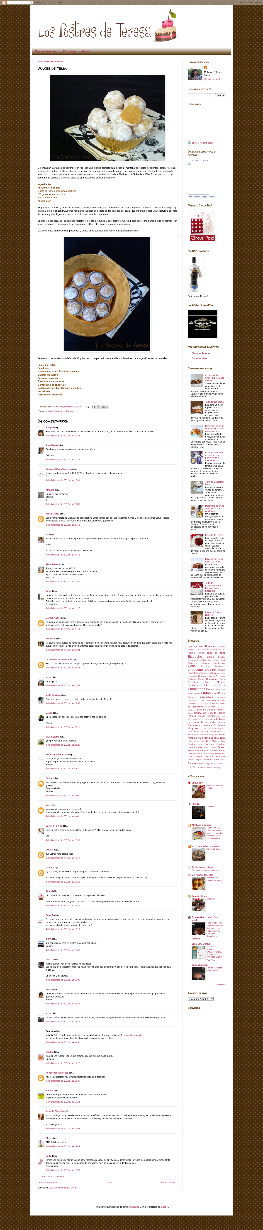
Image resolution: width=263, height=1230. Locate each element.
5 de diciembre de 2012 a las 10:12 (63, 1063)
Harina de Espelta (205, 712)
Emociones (196, 689)
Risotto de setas (213, 849)
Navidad (69, 411)
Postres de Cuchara (201, 744)
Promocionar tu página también (201, 197)
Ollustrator (134, 1207)
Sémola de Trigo (203, 764)
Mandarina (207, 729)
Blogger (164, 1207)
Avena (201, 653)
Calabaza (205, 663)
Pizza (223, 741)
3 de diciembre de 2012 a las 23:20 (63, 745)
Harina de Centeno (205, 710)
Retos (223, 760)
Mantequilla (218, 728)
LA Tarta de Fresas (214, 535)
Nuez (222, 738)
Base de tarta (216, 652)
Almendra (210, 646)
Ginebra (191, 704)
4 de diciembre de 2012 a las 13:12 (63, 858)
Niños (216, 738)
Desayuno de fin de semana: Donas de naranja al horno (214, 428)
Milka (216, 735)
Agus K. (50, 915)
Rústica (195, 804)
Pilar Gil (49, 959)
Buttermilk (212, 660)
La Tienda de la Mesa (212, 719)
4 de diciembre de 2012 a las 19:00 (63, 980)
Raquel (49, 891)
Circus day (197, 783)
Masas (204, 731)
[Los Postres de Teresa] (198, 194)
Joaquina (50, 427)
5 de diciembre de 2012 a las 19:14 (63, 1102)
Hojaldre (210, 716)
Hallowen (214, 703)
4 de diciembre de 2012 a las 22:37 (63, 1003)
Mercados (221, 732)
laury (48, 939)
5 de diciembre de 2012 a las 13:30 (63, 1081)
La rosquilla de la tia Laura (59, 659)
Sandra (49, 1052)
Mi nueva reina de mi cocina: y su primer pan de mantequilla (214, 456)
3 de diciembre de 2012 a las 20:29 (63, 459)
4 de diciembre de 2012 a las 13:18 (63, 882)
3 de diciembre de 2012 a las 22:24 (63, 650)
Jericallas (210, 807)
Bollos (210, 656)
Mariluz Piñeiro (53, 618)
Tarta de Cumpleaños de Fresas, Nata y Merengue (213, 587)
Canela (191, 666)
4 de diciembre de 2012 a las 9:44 (62, 816)
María (49, 677)
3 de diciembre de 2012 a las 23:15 (63, 727)
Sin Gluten (215, 764)
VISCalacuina (52, 737)
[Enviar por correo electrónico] (93, 407)
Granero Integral (202, 704)
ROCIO (49, 989)
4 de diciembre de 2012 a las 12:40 (63, 840)
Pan (190, 741)
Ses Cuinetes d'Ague (202, 867)
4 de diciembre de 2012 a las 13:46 (63, 905)
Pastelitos (205, 741)
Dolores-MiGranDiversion (59, 469)
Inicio (110, 1182)
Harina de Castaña (206, 707)
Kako (48, 591)
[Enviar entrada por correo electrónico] (87, 407)
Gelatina (221, 701)
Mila (48, 534)
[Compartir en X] (100, 407)
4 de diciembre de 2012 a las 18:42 (63, 950)
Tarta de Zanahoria (214, 402)
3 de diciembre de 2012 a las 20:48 (63, 525)
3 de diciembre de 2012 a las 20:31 (63, 480)
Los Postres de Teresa (198, 161)
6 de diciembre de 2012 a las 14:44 (63, 1146)
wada (48, 1156)
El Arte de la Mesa (201, 353)
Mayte (49, 713)
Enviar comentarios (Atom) (64, 1187)
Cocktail (207, 673)
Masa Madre (193, 732)
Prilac (206, 747)
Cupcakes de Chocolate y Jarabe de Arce (214, 378)
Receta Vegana (195, 759)
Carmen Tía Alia (54, 826)
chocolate (195, 669)
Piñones (215, 741)
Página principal (46, 51)
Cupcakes (203, 676)
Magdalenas (195, 728)
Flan (208, 689)
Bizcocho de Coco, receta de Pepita (214, 560)
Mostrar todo (220, 985)
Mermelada (204, 734)
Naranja (192, 737)
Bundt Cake (202, 660)
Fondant (214, 689)
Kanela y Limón (199, 896)
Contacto (69, 51)
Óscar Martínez (199, 358)
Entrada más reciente (48, 1182)
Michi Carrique (53, 695)
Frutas (206, 693)
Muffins (222, 735)
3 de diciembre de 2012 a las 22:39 (63, 685)
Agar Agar (193, 646)
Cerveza (205, 666)
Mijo (212, 735)
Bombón (221, 657)
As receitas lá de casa (57, 1073)
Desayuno (193, 685)
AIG (201, 646)
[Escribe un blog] (97, 407)
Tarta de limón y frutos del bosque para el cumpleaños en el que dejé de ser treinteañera (214, 833)
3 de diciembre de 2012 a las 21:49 (63, 629)
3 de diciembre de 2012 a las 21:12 (63, 608)
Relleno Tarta (211, 759)
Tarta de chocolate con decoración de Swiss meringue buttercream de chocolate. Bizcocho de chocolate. (207, 931)
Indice (86, 51)
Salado (192, 763)
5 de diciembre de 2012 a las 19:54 (63, 1128)
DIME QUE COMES (201, 944)
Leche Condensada (56, 411)
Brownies (192, 660)
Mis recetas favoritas (202, 875)
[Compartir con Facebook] (103, 407)
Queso (221, 747)
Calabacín (192, 663)
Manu (48, 805)
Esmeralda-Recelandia (57, 754)
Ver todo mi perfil (212, 79)
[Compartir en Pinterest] (107, 407)
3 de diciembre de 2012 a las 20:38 (63, 504)
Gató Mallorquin (208, 701)
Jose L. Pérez (52, 514)
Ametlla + (192, 650)
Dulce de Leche (214, 685)
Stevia (222, 764)
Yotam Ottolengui (214, 768)
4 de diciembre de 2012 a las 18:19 (63, 929)
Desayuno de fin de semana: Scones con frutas (214, 508)
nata (200, 737)
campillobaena (219, 663)
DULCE (49, 850)
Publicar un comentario (53, 1176)
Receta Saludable (215, 756)
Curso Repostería (207, 679)
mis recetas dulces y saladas (206, 846)
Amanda (50, 490)
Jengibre (196, 719)
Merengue (193, 734)
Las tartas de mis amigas (202, 722)
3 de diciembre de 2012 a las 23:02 (63, 703)
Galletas (206, 697)
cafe (218, 660)
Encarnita (50, 638)
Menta (213, 732)
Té (197, 768)
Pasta (196, 741)
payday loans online (133, 1035)
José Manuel (52, 445)
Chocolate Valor (196, 673)
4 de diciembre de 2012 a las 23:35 (63, 1021)
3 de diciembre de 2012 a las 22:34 (63, 667)
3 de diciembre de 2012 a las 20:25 (63, 435)
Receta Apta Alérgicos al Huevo (203, 750)
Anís (200, 650)
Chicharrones (220, 666)
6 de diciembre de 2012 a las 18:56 (63, 1170)
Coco (213, 673)
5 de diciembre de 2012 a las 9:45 (62, 1042)
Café (223, 660)
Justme (49, 1090)
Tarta (192, 767)
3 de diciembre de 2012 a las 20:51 (63, 581)
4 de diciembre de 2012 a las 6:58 (62, 768)
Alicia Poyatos (53, 564)
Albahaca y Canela (201, 825)
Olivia (48, 1138)
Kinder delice (212, 899)
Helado (201, 716)
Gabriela (50, 867)
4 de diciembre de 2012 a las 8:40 (62, 795)
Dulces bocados (200, 965)
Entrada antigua (168, 1182)
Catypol (49, 778)
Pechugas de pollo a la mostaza (205, 870)
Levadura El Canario (214, 725)
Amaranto (221, 646)
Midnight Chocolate (55, 1111)
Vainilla (202, 767)
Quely (213, 747)
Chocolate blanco (215, 669)
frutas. (214, 693)
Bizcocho (195, 656)
